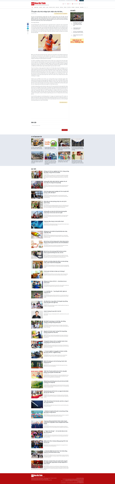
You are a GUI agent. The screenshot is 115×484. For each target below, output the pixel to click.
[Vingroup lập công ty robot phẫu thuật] (37, 225)
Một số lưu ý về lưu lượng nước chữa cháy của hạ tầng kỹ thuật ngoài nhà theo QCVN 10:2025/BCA (56, 242)
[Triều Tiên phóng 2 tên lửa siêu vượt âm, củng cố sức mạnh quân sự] (37, 404)
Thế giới (65, 7)
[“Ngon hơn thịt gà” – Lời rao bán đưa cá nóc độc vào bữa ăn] (37, 434)
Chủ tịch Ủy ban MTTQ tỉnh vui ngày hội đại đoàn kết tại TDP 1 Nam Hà (56, 392)
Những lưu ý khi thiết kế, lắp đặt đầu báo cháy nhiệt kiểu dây (55, 232)
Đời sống (73, 7)
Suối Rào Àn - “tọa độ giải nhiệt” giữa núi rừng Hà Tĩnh (78, 19)
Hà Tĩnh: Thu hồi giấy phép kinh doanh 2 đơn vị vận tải (78, 32)
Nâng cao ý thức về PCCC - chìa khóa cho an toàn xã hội (55, 282)
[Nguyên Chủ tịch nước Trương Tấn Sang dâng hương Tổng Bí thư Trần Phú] (37, 334)
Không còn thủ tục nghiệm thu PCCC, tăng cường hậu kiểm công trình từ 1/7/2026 (56, 172)
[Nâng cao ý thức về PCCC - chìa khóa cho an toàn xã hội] (37, 284)
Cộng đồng (82, 7)
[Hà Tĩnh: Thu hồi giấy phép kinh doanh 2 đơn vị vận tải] (37, 142)
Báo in (70, 3)
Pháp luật (57, 7)
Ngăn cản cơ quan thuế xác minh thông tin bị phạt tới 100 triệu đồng (64, 148)
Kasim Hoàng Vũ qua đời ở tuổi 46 (78, 35)
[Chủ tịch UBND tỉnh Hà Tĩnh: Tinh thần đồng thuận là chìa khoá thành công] (37, 454)
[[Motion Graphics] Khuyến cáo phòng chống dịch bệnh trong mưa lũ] (37, 414)
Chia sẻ (28, 22)
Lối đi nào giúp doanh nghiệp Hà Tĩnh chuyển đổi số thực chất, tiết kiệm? (56, 192)
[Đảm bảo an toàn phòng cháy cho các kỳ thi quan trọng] (37, 205)
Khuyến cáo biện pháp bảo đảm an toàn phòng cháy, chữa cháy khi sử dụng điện (56, 262)
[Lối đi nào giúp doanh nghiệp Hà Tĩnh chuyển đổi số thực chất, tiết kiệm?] (37, 195)
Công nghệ (77, 7)
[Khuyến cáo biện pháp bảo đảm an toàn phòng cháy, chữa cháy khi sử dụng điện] (37, 264)
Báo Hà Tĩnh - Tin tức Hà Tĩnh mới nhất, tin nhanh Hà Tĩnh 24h (40, 3)
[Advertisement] (49, 110)
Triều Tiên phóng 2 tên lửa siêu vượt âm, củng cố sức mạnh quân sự (56, 402)
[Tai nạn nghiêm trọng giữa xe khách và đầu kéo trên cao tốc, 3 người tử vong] (37, 354)
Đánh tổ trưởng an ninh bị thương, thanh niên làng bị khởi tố (55, 362)
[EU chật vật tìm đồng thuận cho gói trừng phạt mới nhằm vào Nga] (78, 142)
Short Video (36, 7)
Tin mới (65, 3)
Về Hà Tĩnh (69, 7)
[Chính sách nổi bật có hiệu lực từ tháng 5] (37, 274)
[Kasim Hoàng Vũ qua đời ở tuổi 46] (37, 314)
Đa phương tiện (76, 3)
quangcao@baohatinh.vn (75, 482)
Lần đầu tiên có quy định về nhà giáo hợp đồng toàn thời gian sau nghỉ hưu (77, 24)
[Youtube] (76, 0)
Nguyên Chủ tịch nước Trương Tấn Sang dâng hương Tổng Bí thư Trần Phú (55, 332)
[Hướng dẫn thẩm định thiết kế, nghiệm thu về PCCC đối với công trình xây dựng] (37, 185)
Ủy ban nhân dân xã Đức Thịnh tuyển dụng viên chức (50, 148)
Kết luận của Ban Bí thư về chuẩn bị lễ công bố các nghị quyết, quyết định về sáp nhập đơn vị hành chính (55, 462)
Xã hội (47, 7)
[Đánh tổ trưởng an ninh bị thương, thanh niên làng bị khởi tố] (37, 364)
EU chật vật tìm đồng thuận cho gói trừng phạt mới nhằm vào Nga (78, 148)
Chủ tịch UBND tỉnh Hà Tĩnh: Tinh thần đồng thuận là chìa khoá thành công (55, 451)
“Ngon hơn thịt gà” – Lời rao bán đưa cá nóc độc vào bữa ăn (55, 431)
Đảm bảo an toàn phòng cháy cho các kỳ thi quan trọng (55, 202)
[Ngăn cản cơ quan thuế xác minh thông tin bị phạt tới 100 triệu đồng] (64, 142)
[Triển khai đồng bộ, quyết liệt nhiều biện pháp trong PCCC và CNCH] (37, 155)
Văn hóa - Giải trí (52, 7)
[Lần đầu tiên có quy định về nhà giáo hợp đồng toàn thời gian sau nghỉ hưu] (37, 304)
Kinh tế (44, 7)
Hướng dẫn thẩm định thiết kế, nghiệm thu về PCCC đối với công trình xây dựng (55, 182)
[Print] (28, 30)
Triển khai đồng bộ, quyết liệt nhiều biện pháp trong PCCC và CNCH (37, 161)
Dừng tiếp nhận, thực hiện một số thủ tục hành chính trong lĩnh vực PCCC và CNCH (78, 161)
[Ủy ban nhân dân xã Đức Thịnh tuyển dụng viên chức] (51, 142)
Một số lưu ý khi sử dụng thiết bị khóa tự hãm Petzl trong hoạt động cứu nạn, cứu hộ (55, 252)
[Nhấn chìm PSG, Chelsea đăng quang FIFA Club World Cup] (37, 444)
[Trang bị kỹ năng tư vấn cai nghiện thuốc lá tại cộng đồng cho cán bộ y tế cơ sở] (37, 344)
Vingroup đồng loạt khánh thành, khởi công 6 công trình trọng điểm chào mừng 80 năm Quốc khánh (56, 422)
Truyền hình (82, 3)
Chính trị (40, 7)
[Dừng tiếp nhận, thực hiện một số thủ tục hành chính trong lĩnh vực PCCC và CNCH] (78, 155)
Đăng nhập (82, 0)
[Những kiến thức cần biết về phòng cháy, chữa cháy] (64, 155)
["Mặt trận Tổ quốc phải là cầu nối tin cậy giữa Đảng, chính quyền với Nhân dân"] (37, 374)
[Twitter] (28, 26)
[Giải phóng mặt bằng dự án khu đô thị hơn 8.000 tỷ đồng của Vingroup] (37, 384)
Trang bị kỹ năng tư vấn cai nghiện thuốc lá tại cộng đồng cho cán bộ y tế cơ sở (55, 342)
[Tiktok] (75, 0)
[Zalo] (77, 0)
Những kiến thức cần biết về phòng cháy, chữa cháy (63, 161)
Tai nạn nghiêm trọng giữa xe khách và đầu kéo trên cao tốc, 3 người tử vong (55, 352)
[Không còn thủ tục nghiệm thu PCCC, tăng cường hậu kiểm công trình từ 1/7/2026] (37, 174)
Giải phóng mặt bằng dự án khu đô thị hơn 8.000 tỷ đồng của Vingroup (56, 382)
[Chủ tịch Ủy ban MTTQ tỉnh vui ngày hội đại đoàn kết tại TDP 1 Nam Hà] (37, 394)
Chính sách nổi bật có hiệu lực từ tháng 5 (54, 271)
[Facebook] (28, 24)
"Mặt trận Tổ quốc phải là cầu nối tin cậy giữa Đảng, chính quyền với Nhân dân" (55, 372)
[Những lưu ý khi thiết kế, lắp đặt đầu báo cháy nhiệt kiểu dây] (37, 235)
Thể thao (61, 7)
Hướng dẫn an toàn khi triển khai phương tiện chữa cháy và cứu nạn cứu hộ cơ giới (55, 212)
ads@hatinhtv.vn (81, 482)
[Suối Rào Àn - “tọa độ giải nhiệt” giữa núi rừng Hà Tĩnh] (37, 294)
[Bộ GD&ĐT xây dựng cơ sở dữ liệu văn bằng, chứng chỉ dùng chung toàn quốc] (37, 324)
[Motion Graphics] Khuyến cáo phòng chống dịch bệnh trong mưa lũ (56, 412)
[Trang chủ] (32, 7)
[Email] (28, 28)
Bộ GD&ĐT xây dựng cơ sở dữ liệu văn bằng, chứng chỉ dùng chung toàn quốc (55, 322)
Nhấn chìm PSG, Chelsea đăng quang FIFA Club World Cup (56, 441)
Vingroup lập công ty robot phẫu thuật (77, 28)
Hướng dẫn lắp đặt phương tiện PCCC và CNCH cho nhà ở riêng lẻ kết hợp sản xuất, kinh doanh (50, 162)
